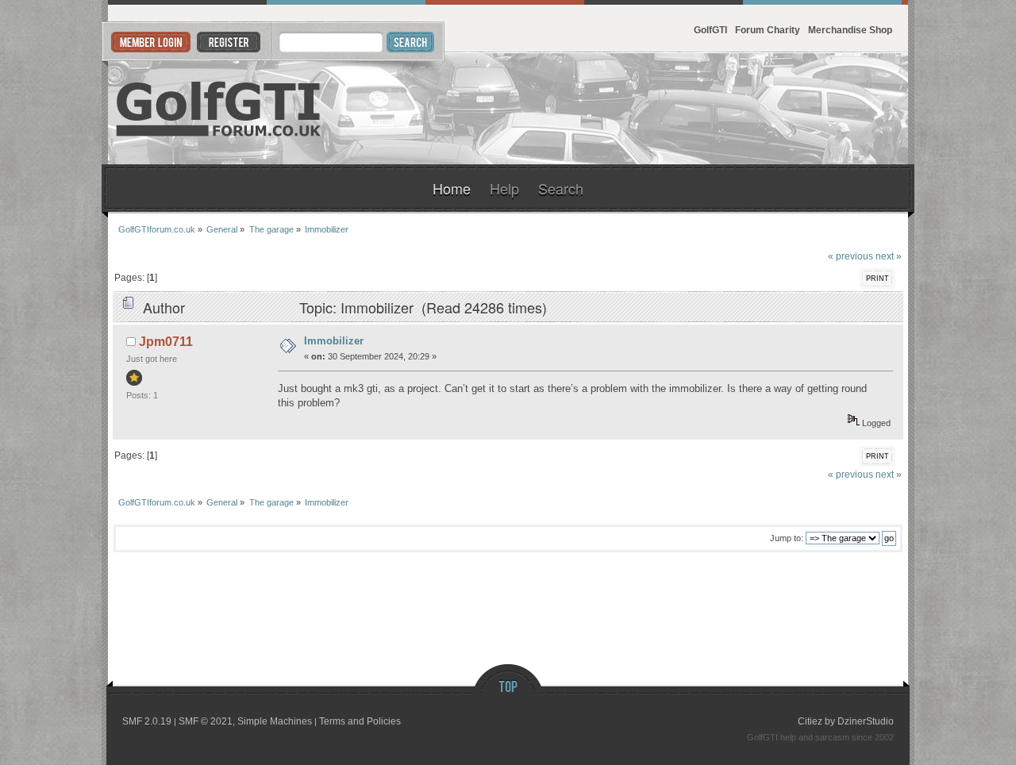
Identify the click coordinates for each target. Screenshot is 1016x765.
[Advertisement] (714, 108)
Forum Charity (767, 30)
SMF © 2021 (206, 721)
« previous (850, 256)
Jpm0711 (166, 341)
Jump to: (786, 538)
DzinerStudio (865, 721)
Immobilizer (334, 341)
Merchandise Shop (850, 30)
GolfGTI (710, 30)
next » (889, 256)
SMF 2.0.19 (146, 721)
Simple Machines (274, 721)
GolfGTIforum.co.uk (219, 108)
